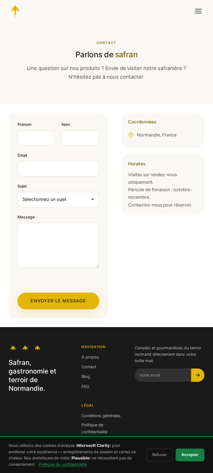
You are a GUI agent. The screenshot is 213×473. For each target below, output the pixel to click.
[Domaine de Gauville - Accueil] (15, 11)
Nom (66, 124)
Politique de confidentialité (94, 428)
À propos (90, 357)
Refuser (159, 454)
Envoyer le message (58, 301)
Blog (86, 376)
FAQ (85, 386)
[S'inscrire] (197, 375)
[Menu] (198, 11)
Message (26, 217)
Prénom (24, 124)
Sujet (22, 186)
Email (22, 155)
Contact (89, 366)
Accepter (190, 454)
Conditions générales (101, 415)
